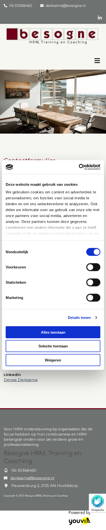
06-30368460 (20, 5)
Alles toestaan (53, 332)
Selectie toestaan (53, 346)
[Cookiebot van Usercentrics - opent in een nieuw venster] (78, 167)
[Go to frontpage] (44, 58)
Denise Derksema (20, 379)
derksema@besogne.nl (66, 5)
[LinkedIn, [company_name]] (99, 17)
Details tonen (79, 317)
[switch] (93, 267)
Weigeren (53, 360)
